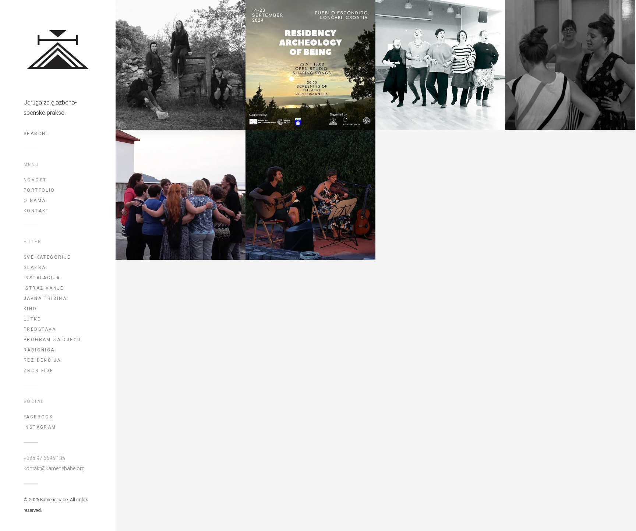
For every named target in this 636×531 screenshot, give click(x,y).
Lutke (32, 319)
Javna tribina (45, 298)
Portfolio (39, 190)
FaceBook (38, 417)
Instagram (40, 427)
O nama (35, 200)
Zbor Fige (39, 370)
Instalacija (42, 277)
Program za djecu (52, 339)
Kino (30, 308)
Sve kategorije (47, 257)
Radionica (39, 350)
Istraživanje (44, 288)
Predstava (40, 329)
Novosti (36, 180)
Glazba (35, 267)
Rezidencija (42, 360)
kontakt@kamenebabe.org (54, 468)
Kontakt (36, 210)
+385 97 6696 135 (44, 458)
